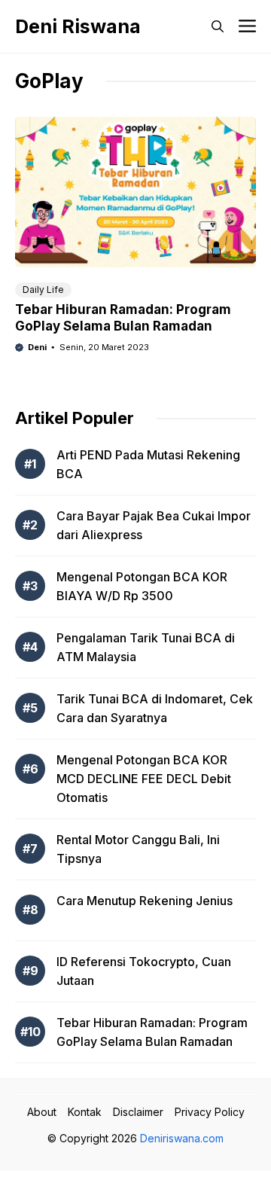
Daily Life (43, 289)
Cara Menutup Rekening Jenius (144, 900)
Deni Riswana (78, 26)
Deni (37, 347)
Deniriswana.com (182, 1138)
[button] (217, 26)
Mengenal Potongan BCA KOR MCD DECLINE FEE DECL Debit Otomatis (143, 778)
